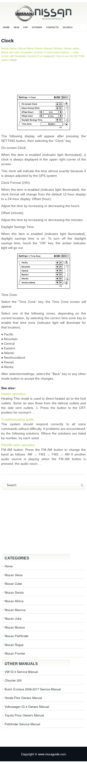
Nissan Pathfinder (17, 636)
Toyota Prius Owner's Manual (24, 715)
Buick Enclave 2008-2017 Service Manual (33, 689)
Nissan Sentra (14, 592)
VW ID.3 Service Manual (21, 671)
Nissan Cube (13, 583)
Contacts (52, 27)
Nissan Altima (8, 48)
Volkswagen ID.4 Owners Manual (27, 706)
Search (67, 27)
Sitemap (37, 27)
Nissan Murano (15, 627)
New (16, 27)
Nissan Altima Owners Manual (35, 48)
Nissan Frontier (15, 653)
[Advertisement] (43, 78)
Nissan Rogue (14, 644)
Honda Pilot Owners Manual (23, 698)
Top (25, 27)
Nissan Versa (14, 575)
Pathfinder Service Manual (22, 724)
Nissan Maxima (15, 610)
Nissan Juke (13, 618)
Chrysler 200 (13, 680)
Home (6, 27)
